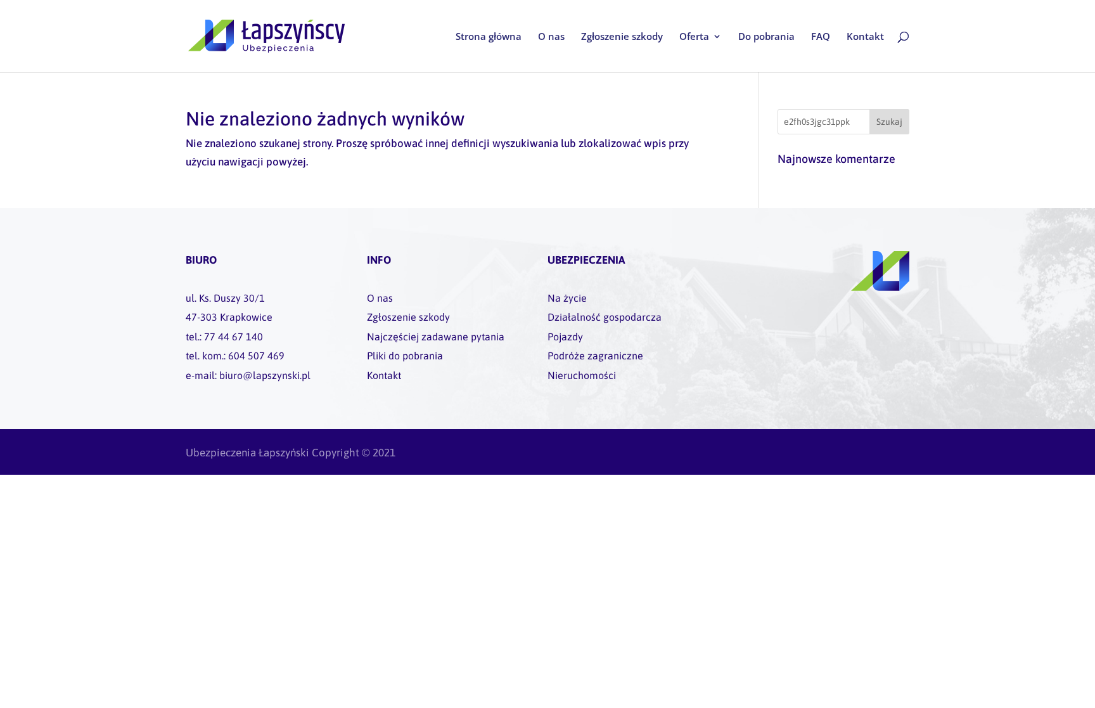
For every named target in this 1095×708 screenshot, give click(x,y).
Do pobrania (766, 37)
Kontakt (865, 37)
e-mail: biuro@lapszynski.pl (248, 375)
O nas (551, 37)
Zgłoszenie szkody (622, 37)
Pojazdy (565, 336)
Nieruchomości (582, 375)
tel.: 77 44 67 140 (224, 336)
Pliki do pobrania (405, 355)
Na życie (567, 298)
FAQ (820, 37)
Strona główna (489, 37)
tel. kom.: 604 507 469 (235, 355)
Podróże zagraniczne (595, 355)
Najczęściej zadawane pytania (435, 336)
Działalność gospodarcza (605, 317)
